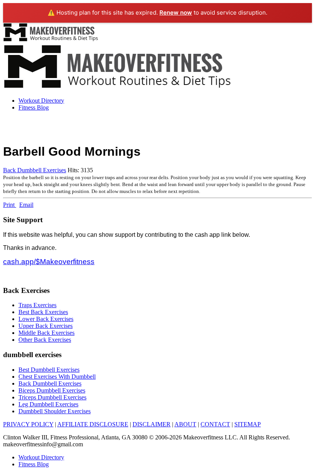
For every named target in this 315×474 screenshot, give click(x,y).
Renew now (175, 12)
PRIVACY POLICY (28, 424)
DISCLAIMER (152, 424)
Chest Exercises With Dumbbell (57, 376)
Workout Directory (41, 100)
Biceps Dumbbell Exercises (51, 390)
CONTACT (215, 424)
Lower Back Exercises (45, 319)
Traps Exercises (37, 305)
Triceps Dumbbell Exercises (52, 397)
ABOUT (185, 424)
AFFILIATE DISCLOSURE (92, 424)
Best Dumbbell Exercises (49, 369)
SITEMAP (247, 424)
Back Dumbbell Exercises (34, 170)
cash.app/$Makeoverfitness (48, 262)
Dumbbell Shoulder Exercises (54, 411)
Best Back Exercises (43, 312)
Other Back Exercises (44, 339)
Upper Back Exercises (45, 326)
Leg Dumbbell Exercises (48, 404)
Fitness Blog (33, 107)
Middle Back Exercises (46, 332)
